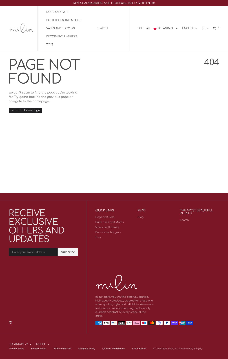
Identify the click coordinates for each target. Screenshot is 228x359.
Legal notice (139, 348)
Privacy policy (16, 348)
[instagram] (10, 323)
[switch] (148, 28)
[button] (205, 28)
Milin (170, 348)
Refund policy (38, 348)
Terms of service (62, 348)
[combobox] (111, 28)
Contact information (113, 348)
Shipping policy (86, 348)
